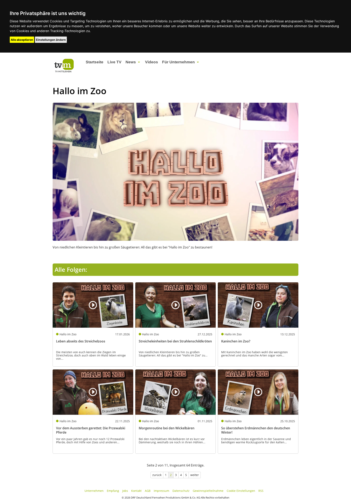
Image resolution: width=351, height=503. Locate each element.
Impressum (161, 491)
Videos (151, 62)
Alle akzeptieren (22, 39)
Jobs (125, 491)
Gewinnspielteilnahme (208, 491)
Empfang (113, 491)
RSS (260, 491)
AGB (148, 491)
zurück (156, 475)
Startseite (94, 62)
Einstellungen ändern (51, 39)
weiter (194, 475)
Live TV (114, 62)
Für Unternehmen (178, 62)
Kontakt (136, 491)
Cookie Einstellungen (241, 491)
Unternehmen (94, 491)
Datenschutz (181, 491)
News (131, 62)
